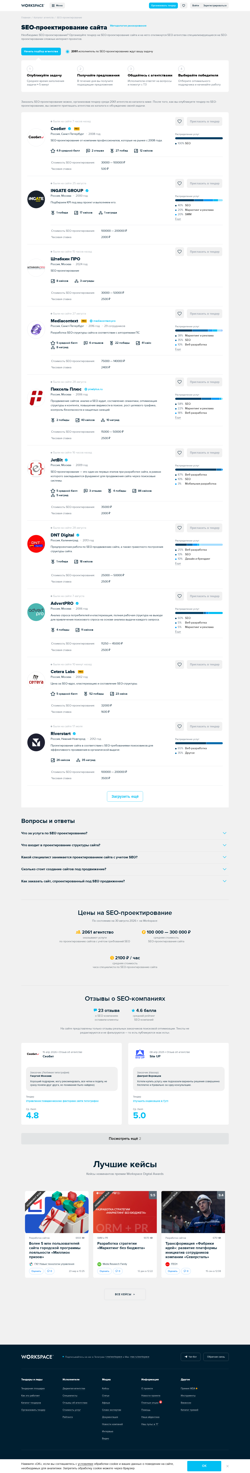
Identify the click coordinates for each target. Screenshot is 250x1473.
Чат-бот (192, 1356)
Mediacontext (64, 321)
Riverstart (61, 733)
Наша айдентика (150, 1417)
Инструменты (188, 1395)
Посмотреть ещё (125, 1138)
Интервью (107, 1431)
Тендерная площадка (33, 1388)
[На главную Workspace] (37, 1357)
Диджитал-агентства (74, 1388)
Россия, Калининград (65, 540)
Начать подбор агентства (41, 51)
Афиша (106, 1402)
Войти (195, 5)
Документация (110, 1417)
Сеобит (58, 128)
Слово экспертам (111, 1409)
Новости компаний (112, 1424)
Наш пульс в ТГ (150, 1424)
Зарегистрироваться (215, 5)
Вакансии (186, 1402)
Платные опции (150, 1402)
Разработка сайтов (39, 1237)
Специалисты (70, 1395)
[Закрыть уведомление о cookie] (227, 1466)
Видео (105, 1438)
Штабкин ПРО (65, 259)
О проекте (147, 1388)
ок (204, 1466)
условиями (85, 1464)
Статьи (105, 1395)
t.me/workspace (114, 1356)
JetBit (57, 460)
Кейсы (105, 1388)
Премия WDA (188, 1388)
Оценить (36, 1271)
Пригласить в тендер (204, 121)
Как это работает (30, 1395)
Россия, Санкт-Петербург (68, 134)
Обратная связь (216, 1356)
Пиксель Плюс (66, 389)
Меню (59, 5)
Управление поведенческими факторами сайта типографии (62, 1101)
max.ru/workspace (139, 1356)
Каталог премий (189, 1409)
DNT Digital (62, 535)
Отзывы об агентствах (75, 1402)
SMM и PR (102, 1237)
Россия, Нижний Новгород (69, 739)
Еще (178, 219)
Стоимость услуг (72, 1409)
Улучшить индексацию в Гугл (150, 1101)
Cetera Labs (63, 671)
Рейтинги (68, 1417)
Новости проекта (150, 1395)
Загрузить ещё (125, 796)
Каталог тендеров (31, 1402)
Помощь (145, 1409)
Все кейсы (123, 1294)
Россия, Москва (62, 196)
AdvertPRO (62, 603)
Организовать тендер (163, 5)
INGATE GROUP (67, 190)
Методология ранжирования (128, 25)
